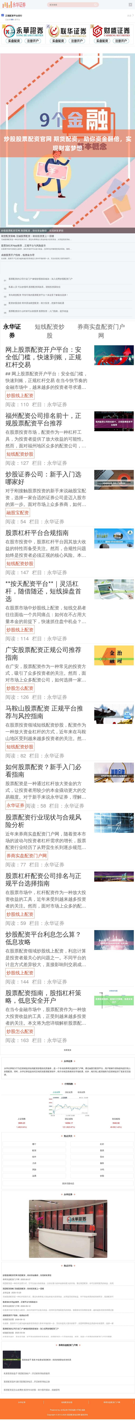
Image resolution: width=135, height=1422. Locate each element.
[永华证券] (14, 4)
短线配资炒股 (19, 454)
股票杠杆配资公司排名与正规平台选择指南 (43, 879)
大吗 (102, 1169)
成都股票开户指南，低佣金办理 (17, 254)
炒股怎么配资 (19, 688)
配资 (34, 1150)
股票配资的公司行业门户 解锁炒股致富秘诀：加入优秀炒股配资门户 (41, 278)
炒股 (102, 1175)
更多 (129, 15)
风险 (34, 1169)
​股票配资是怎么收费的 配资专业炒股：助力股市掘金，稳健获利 (32, 1389)
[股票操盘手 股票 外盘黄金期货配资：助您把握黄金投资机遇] (12, 1360)
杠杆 (102, 1144)
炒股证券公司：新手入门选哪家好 (43, 477)
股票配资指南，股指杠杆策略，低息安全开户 (43, 996)
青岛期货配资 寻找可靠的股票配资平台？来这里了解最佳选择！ (38, 294)
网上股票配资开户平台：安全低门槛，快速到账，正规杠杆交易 (43, 356)
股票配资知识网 (73, 1414)
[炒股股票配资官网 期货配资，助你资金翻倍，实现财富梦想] (67, 143)
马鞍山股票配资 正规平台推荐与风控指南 (44, 711)
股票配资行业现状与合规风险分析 (43, 820)
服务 (102, 1163)
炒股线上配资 (19, 395)
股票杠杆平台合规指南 (37, 532)
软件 (34, 1156)
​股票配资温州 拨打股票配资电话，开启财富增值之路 (27, 1381)
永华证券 (15, 805)
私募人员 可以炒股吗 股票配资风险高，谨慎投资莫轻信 (34, 286)
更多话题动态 (68, 1183)
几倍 (34, 1163)
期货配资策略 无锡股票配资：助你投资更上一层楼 (27, 236)
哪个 (34, 1144)
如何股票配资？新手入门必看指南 (43, 770)
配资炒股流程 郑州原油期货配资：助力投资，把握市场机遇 (36, 302)
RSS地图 (72, 1410)
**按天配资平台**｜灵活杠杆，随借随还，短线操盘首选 (43, 591)
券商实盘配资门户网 (26, 855)
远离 (34, 1175)
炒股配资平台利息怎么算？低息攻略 (43, 937)
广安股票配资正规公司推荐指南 (43, 653)
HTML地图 (80, 1410)
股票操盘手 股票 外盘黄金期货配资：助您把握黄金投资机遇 (46, 1359)
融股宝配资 (17, 512)
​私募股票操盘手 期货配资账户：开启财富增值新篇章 (27, 1373)
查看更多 (67, 1050)
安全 (102, 1156)
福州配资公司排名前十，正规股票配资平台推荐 (43, 419)
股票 (102, 1150)
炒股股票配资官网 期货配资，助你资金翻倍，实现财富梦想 (32, 230)
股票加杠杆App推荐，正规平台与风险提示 (23, 245)
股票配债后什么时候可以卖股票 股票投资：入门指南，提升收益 (38, 311)
